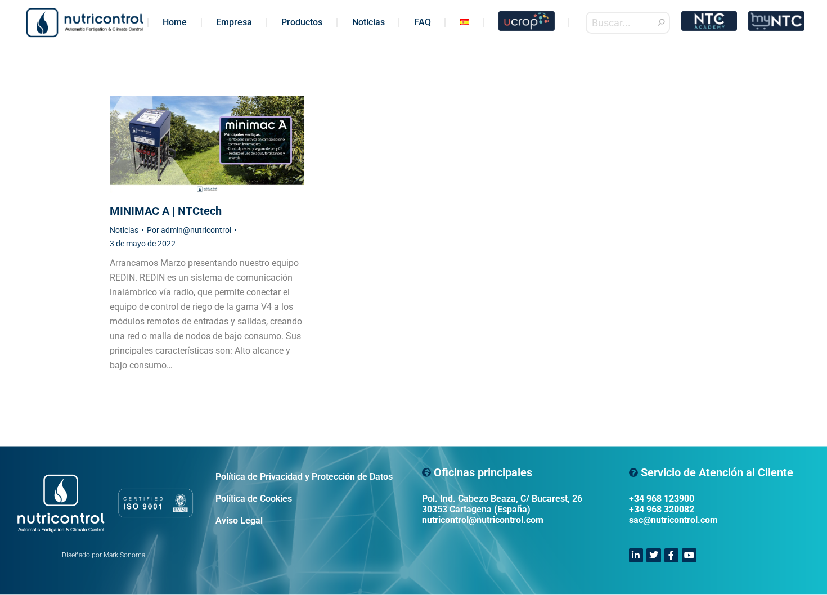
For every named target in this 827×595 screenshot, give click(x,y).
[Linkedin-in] (636, 555)
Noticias (124, 230)
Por (189, 230)
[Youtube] (689, 555)
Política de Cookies (253, 498)
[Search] (661, 23)
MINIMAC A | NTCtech (166, 211)
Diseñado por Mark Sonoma (103, 555)
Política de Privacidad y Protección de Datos (304, 476)
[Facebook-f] (671, 555)
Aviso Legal (239, 520)
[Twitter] (653, 555)
